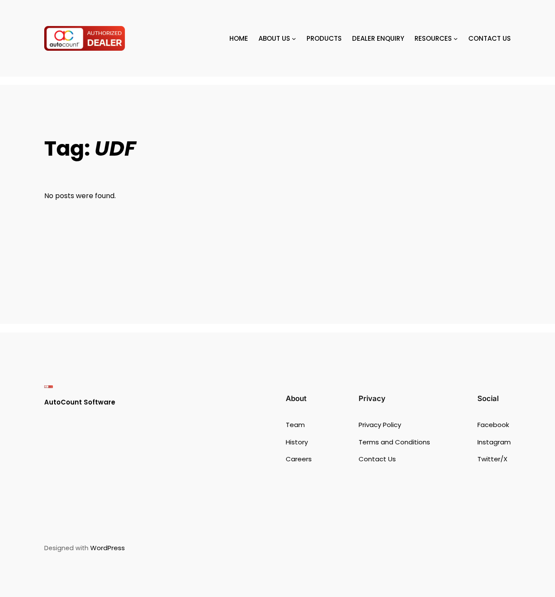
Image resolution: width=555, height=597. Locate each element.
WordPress (107, 547)
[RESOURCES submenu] (456, 38)
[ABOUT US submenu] (294, 38)
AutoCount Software (79, 402)
